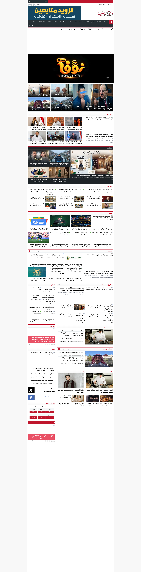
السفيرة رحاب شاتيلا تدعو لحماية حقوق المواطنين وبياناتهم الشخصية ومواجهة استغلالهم (37, 129)
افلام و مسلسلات (84, 21)
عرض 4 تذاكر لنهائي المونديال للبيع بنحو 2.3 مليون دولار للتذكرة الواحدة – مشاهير (39, 229)
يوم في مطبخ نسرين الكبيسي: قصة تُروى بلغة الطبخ (93, 405)
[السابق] (29, 344)
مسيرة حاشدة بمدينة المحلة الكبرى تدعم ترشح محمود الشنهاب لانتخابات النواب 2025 (65, 198)
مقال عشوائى (29, 25)
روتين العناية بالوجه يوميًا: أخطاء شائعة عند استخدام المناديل (78, 405)
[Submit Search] (29, 251)
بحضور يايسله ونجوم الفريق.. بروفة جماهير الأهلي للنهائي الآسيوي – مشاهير (102, 246)
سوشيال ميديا (108, 349)
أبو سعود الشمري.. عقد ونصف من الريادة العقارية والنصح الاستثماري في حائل (100, 365)
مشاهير (106, 21)
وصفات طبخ (41, 21)
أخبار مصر (98, 21)
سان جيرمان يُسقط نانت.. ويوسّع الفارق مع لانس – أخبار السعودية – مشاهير (38, 246)
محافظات (62, 21)
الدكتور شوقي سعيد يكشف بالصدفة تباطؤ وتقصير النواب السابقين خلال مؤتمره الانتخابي (36, 191)
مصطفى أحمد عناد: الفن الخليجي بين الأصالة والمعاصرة (48, 309)
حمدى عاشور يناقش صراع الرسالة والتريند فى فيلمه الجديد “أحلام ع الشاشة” (66, 307)
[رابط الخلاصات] (33, 5)
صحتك (55, 21)
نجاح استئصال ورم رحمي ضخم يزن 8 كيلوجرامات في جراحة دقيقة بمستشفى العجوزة (37, 143)
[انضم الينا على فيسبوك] (29, 5)
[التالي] (32, 344)
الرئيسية (111, 21)
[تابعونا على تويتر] (31, 5)
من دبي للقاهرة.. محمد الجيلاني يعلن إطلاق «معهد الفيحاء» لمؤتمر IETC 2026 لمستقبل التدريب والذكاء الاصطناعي (99, 136)
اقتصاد (69, 21)
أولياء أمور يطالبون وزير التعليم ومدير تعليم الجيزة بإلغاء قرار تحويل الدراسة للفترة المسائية (36, 198)
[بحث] (29, 1)
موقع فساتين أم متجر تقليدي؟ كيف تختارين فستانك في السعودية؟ (95, 175)
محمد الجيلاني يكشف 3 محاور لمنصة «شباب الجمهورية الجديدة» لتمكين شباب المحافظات (55, 129)
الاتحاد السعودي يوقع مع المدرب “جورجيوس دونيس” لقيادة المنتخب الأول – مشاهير (60, 229)
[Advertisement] (70, 42)
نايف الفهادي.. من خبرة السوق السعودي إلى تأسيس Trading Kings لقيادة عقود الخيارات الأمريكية (98, 273)
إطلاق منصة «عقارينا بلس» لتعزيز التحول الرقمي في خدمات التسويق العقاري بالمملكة (73, 265)
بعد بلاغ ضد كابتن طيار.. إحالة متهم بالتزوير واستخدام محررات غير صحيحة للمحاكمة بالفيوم (81, 29)
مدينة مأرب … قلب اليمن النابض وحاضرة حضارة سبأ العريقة (94, 191)
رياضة (75, 21)
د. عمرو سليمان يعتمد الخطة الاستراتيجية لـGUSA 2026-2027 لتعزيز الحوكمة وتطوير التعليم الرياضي (102, 229)
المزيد (34, 21)
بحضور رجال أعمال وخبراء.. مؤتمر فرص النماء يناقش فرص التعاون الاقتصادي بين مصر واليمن (74, 280)
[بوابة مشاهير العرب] (97, 13)
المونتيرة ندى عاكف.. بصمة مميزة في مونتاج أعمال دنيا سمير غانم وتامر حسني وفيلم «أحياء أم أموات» (59, 164)
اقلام (92, 21)
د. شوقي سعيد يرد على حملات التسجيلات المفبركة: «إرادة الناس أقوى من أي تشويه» (93, 198)
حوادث (52, 326)
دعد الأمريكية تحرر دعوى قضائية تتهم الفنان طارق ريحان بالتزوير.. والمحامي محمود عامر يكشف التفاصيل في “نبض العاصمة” (42, 339)
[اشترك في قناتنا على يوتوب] (36, 5)
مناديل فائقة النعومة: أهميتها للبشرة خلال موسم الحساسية (64, 405)
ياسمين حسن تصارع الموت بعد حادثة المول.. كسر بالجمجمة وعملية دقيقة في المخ (74, 129)
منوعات (50, 21)
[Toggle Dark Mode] (32, 25)
